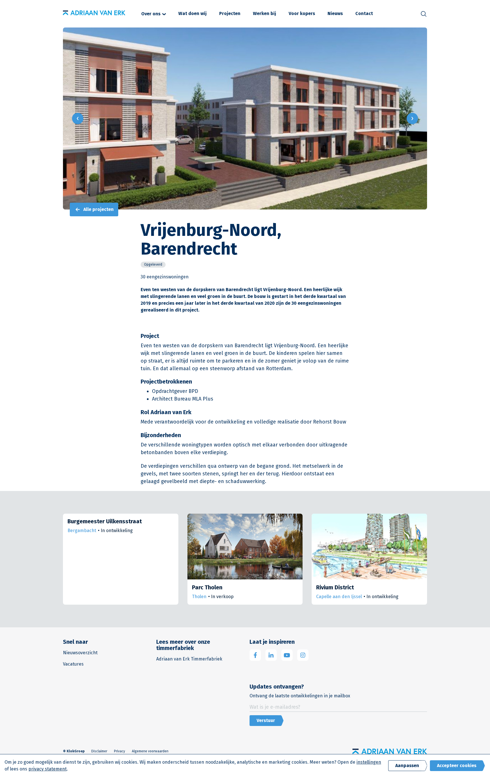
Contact (364, 13)
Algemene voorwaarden (150, 751)
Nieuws (335, 13)
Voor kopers (302, 13)
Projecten (229, 13)
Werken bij (264, 13)
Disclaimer (99, 751)
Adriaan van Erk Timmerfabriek (189, 659)
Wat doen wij (192, 13)
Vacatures (73, 664)
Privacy (119, 751)
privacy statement (47, 769)
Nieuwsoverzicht (80, 652)
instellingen (368, 762)
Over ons (150, 13)
